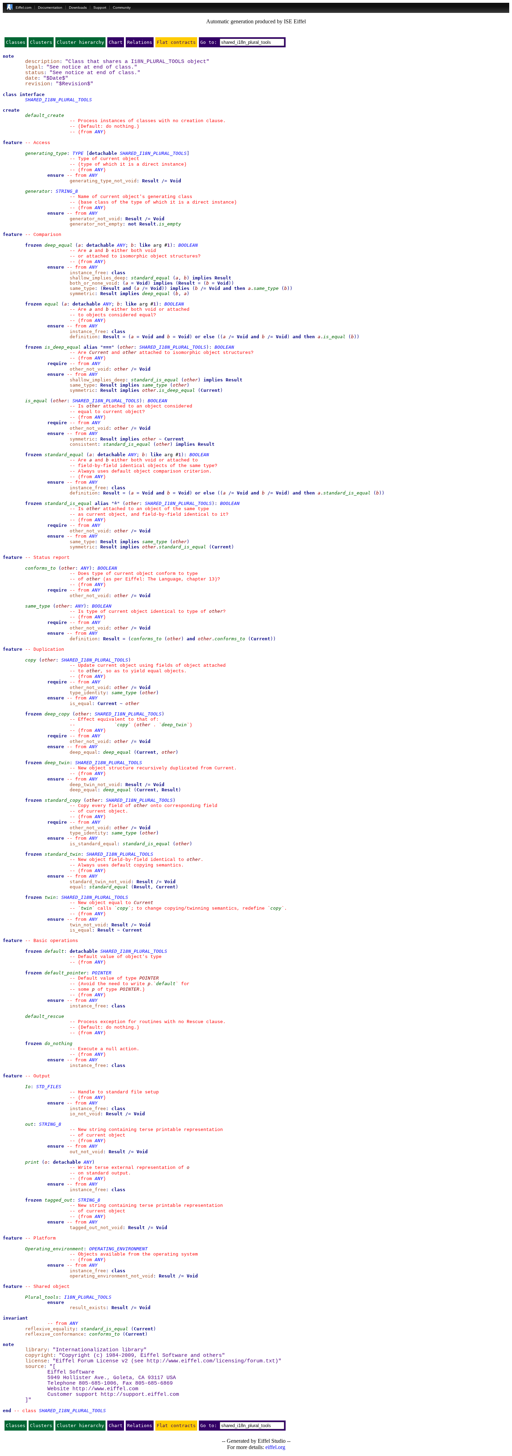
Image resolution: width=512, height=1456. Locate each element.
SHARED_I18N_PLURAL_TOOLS (58, 99)
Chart (116, 42)
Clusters (41, 42)
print (32, 1162)
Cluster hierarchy (80, 42)
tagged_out (58, 1200)
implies (202, 277)
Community (122, 7)
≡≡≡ (107, 347)
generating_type (46, 153)
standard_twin (63, 854)
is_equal (334, 336)
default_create (44, 115)
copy (30, 660)
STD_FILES (48, 1086)
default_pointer (65, 972)
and (127, 288)
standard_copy (63, 800)
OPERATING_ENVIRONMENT (118, 1248)
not (132, 224)
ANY (99, 131)
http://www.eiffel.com (105, 1389)
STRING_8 (67, 191)
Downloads (78, 7)
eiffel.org (275, 1447)
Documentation (50, 7)
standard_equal (150, 277)
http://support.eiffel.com (140, 1394)
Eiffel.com (23, 7)
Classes (15, 42)
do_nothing (58, 1043)
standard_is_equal (154, 379)
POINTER (101, 972)
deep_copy (57, 714)
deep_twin (174, 724)
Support (99, 7)
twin (50, 897)
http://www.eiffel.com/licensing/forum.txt (211, 1361)
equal (52, 304)
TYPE (78, 153)
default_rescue (44, 1016)
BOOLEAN (188, 245)
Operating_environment (54, 1248)
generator (37, 191)
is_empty (170, 224)
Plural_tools (42, 1297)
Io (28, 1086)
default (54, 951)
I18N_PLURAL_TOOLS (87, 1297)
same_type (266, 288)
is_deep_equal (63, 347)
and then (234, 288)
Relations (139, 42)
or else (205, 336)
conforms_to (40, 568)
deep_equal (58, 245)
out (29, 1124)
